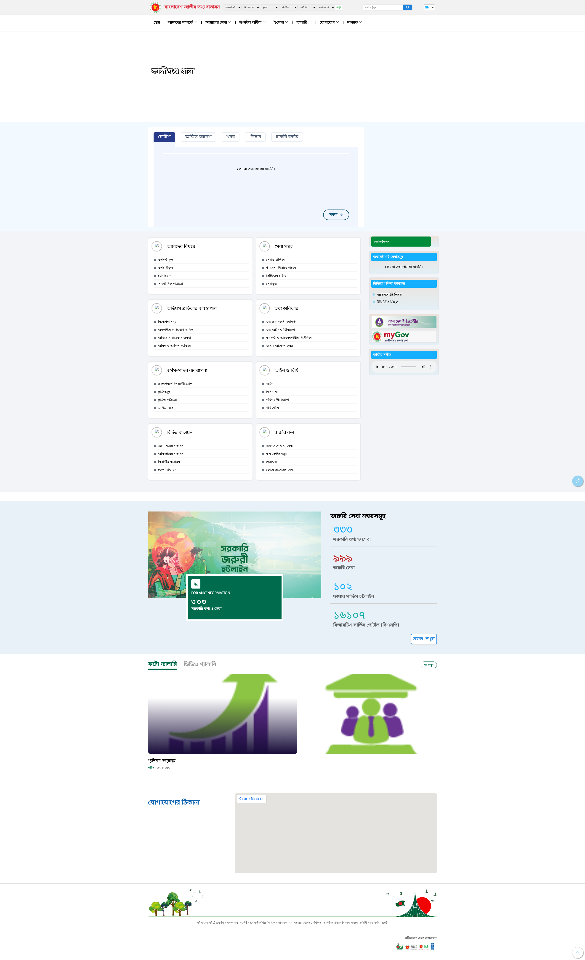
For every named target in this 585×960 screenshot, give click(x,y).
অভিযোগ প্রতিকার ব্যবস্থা (174, 338)
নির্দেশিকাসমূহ (167, 322)
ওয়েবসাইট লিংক (389, 295)
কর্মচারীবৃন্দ (165, 268)
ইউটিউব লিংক (388, 302)
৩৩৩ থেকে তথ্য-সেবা (279, 446)
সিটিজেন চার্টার (276, 276)
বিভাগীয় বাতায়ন (169, 462)
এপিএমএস (165, 408)
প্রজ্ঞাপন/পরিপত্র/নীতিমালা (175, 384)
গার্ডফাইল (272, 408)
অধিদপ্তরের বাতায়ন (170, 454)
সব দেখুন (428, 665)
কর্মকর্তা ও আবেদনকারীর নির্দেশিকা (289, 338)
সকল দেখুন (424, 639)
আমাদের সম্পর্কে (181, 22)
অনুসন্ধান (407, 7)
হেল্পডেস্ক (271, 462)
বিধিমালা (272, 392)
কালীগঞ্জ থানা (173, 72)
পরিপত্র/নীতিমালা (277, 400)
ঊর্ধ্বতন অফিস (250, 22)
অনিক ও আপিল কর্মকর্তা (174, 346)
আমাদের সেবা (216, 22)
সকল (333, 214)
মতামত (353, 22)
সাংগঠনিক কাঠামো (170, 284)
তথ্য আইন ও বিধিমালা (280, 330)
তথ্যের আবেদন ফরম (279, 346)
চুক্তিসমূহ (164, 392)
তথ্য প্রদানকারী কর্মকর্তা (281, 322)
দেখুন (338, 7)
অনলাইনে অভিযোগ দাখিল (175, 330)
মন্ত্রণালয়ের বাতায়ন (170, 446)
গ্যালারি (302, 22)
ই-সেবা (279, 22)
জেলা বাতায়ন (167, 470)
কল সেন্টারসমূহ (276, 454)
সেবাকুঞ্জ (271, 284)
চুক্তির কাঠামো (167, 400)
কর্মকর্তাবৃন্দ (165, 260)
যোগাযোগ (328, 22)
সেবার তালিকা (275, 260)
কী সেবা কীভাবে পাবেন (281, 268)
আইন (269, 384)
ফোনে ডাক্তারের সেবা (280, 470)
